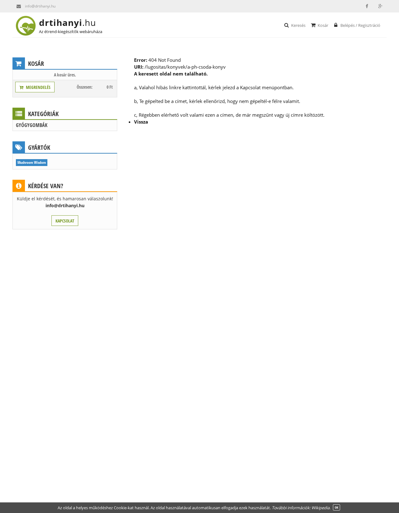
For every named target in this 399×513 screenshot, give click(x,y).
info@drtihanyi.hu (40, 6)
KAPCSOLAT (64, 221)
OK (336, 507)
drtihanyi (67, 22)
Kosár (323, 25)
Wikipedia (320, 508)
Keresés (298, 25)
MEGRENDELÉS (37, 87)
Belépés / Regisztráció (360, 25)
